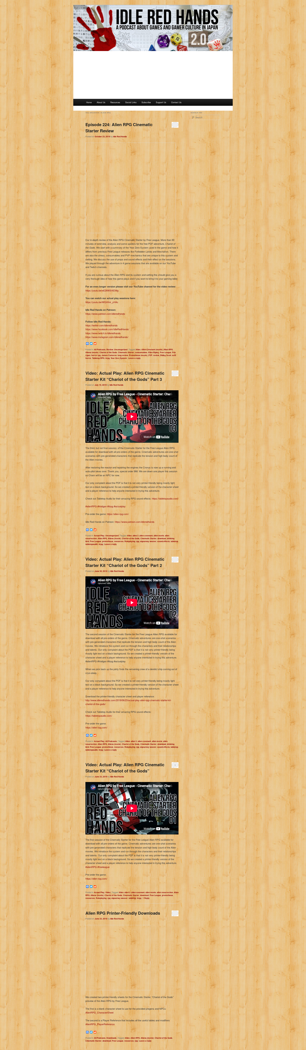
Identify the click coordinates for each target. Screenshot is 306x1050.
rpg (137, 541)
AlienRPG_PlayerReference (100, 1024)
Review (109, 349)
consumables (141, 352)
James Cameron (109, 355)
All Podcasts (100, 349)
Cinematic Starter (126, 352)
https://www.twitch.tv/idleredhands (103, 333)
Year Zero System (119, 358)
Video (107, 892)
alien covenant (146, 535)
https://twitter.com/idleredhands (101, 325)
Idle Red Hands (120, 136)
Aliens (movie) (91, 352)
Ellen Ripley (153, 352)
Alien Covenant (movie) (152, 349)
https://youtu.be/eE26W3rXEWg (101, 290)
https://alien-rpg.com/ (118, 514)
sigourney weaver (148, 541)
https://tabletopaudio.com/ (165, 498)
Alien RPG (168, 349)
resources (119, 541)
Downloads (111, 1037)
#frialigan (102, 506)
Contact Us (176, 102)
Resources (115, 102)
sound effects (163, 541)
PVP (150, 355)
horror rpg (96, 355)
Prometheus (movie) (138, 355)
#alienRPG (91, 506)
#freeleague (103, 867)
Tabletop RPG (98, 358)
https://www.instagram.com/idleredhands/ (106, 337)
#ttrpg (110, 506)
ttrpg (107, 358)
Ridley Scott (165, 355)
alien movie (159, 535)
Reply (146, 898)
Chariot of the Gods (108, 352)
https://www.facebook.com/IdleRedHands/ (107, 329)
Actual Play (99, 535)
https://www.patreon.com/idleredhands (105, 313)
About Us (101, 102)
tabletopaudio (91, 544)
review (156, 355)
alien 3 (135, 535)
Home (89, 102)
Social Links (131, 102)
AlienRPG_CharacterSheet (99, 1012)
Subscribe (146, 102)
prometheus (107, 541)
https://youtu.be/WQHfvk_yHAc (101, 302)
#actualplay (120, 506)
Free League (165, 352)
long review (123, 355)
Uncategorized (120, 349)
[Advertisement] (153, 75)
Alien (138, 349)
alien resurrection (165, 892)
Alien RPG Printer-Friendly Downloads (122, 913)
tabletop (174, 541)
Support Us (161, 102)
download (161, 538)
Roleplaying (129, 541)
